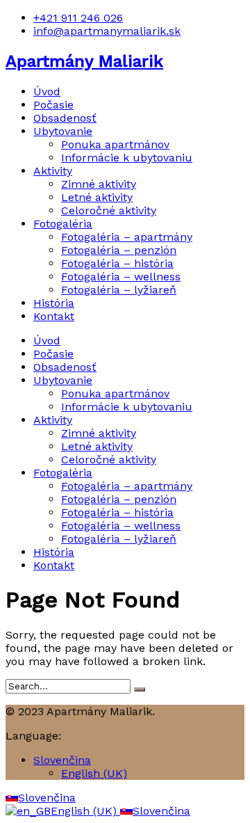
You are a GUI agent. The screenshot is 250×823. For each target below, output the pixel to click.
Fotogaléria (62, 223)
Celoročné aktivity (108, 210)
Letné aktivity (97, 197)
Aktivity (52, 170)
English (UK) (94, 773)
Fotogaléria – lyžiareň (118, 289)
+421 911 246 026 (78, 17)
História (53, 303)
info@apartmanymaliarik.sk (107, 31)
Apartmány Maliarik (84, 61)
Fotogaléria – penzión (118, 250)
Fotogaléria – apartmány (126, 236)
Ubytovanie (62, 131)
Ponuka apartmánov (115, 144)
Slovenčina (62, 760)
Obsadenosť (65, 118)
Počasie (53, 104)
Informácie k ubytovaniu (126, 157)
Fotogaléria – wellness (121, 276)
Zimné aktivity (98, 184)
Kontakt (53, 316)
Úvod (46, 91)
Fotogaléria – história (117, 263)
